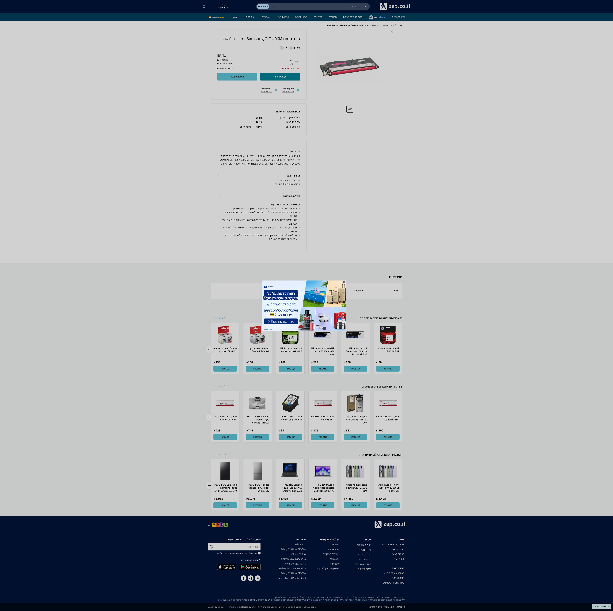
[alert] (306, 306)
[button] (344, 282)
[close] (344, 282)
